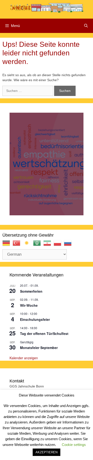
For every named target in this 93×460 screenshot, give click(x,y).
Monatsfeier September (39, 347)
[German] (7, 245)
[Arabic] (38, 245)
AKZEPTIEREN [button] (46, 452)
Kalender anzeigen (24, 357)
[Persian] (48, 245)
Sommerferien (31, 291)
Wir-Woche (29, 305)
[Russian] (69, 245)
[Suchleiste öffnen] (86, 26)
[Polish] (59, 245)
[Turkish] (18, 245)
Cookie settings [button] (74, 445)
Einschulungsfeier (35, 319)
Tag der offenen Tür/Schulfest (44, 333)
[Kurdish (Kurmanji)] (28, 245)
